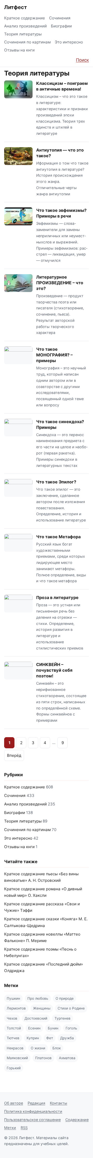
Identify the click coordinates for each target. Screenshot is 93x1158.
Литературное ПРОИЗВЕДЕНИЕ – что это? (59, 282)
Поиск (82, 60)
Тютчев (13, 1038)
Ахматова (67, 1058)
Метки (10, 1127)
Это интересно (69, 42)
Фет (49, 1038)
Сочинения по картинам (27, 42)
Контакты (58, 1103)
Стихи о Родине (71, 1008)
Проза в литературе (57, 597)
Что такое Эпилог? (56, 481)
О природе (65, 998)
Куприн (33, 1038)
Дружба (67, 1038)
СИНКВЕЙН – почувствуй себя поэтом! (54, 670)
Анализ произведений (25, 26)
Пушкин (13, 998)
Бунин (53, 1028)
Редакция (36, 1103)
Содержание (77, 1119)
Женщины (41, 1008)
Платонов (43, 1058)
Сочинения (60, 18)
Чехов (12, 1018)
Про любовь (37, 998)
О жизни (38, 1048)
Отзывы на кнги (19, 50)
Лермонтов (16, 1008)
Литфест (15, 7)
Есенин (34, 1028)
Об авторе (13, 1103)
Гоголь (71, 1028)
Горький (14, 1068)
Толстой (14, 1028)
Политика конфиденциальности (33, 1111)
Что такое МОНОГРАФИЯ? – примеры (54, 355)
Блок (56, 1048)
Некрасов (15, 1048)
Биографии (61, 26)
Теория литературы (23, 34)
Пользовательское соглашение (32, 1119)
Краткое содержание (24, 18)
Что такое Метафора (58, 536)
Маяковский (17, 1058)
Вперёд (14, 755)
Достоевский (36, 1018)
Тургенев (63, 1018)
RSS (24, 1127)
